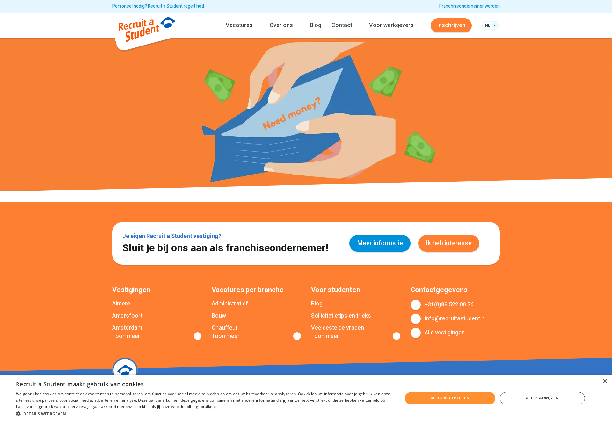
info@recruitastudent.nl (455, 318)
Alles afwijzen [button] (542, 398)
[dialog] (306, 398)
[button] (203, 413)
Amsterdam (127, 328)
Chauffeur (225, 328)
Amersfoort (127, 316)
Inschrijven (451, 25)
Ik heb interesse (449, 243)
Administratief (230, 304)
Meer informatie (380, 243)
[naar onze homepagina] (147, 31)
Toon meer (126, 336)
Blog (315, 25)
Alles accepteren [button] (450, 398)
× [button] (604, 381)
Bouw (219, 316)
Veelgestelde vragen (337, 328)
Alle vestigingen (445, 332)
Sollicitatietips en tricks (341, 316)
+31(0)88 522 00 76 (449, 304)
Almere (121, 304)
